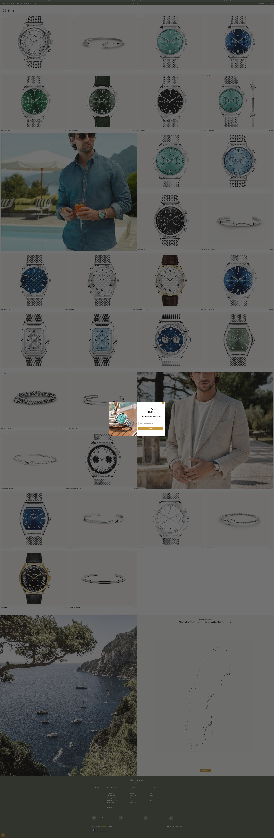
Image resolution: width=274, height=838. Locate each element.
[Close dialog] (163, 403)
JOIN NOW (151, 428)
